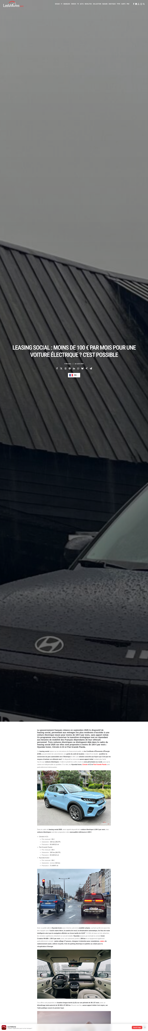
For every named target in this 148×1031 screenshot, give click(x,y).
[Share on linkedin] (74, 368)
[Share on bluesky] (82, 368)
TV (78, 4)
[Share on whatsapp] (78, 368)
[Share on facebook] (57, 368)
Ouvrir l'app (137, 1027)
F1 (61, 4)
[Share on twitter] (61, 368)
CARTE (123, 4)
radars (102, 941)
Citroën (85, 764)
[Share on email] (91, 368)
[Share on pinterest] (70, 368)
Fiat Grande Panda (99, 764)
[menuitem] (57, 4)
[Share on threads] (65, 368)
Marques (67, 4)
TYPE (118, 4)
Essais (57, 4)
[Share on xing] (87, 368)
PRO (128, 4)
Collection (97, 4)
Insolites (88, 4)
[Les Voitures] (13, 4)
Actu (82, 4)
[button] (133, 4)
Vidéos (73, 4)
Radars (105, 4)
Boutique (112, 4)
